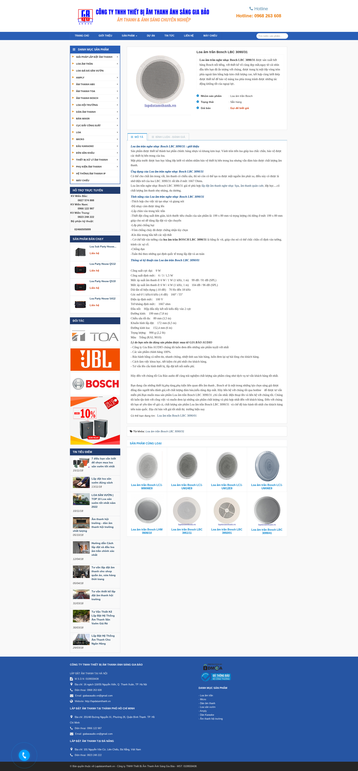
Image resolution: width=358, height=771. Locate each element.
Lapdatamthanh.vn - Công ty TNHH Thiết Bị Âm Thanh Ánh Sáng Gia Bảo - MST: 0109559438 (146, 766)
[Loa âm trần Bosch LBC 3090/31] (160, 80)
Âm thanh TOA (85, 91)
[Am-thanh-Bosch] (95, 383)
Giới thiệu (105, 35)
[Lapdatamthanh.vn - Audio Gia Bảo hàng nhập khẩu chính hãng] (141, 14)
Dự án (151, 35)
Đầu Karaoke (85, 146)
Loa (78, 132)
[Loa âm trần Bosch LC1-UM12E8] (227, 466)
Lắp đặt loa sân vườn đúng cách (102, 480)
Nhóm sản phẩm (211, 95)
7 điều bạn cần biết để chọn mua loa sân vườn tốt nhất (104, 462)
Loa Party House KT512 (103, 297)
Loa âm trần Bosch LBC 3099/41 (266, 531)
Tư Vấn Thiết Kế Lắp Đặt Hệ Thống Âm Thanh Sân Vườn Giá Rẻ (103, 617)
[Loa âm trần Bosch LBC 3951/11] (187, 510)
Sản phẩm (128, 35)
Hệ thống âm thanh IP (91, 173)
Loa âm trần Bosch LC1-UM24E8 (187, 486)
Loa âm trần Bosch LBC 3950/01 (226, 531)
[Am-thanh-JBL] (95, 359)
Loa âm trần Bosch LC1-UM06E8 (267, 486)
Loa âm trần (84, 63)
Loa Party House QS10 (103, 262)
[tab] (137, 137)
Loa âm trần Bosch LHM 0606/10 (147, 531)
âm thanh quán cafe (252, 185)
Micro (80, 139)
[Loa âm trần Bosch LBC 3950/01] (227, 510)
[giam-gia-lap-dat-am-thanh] (95, 420)
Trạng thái (207, 101)
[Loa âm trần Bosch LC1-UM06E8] (267, 466)
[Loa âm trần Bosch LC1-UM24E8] (187, 466)
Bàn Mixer (83, 118)
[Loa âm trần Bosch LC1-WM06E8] (147, 466)
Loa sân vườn (207, 707)
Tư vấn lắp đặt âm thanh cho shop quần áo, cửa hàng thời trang (104, 573)
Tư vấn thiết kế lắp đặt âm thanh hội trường (103, 595)
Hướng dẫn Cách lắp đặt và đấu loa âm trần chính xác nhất (103, 549)
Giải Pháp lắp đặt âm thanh (94, 57)
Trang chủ (82, 35)
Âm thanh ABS (85, 84)
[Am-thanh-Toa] (95, 335)
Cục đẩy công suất (88, 125)
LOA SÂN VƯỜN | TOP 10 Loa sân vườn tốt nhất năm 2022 (103, 501)
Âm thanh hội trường (211, 718)
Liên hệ (189, 35)
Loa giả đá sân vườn (90, 70)
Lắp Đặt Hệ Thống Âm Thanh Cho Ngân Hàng (103, 639)
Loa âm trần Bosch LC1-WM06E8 (147, 486)
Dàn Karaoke (207, 714)
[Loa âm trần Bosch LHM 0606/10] (147, 510)
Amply (80, 77)
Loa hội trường (87, 105)
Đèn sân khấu (85, 152)
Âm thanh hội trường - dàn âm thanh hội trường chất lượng (93, 525)
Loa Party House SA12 (102, 280)
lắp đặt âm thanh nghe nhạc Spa (220, 185)
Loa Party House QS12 (103, 245)
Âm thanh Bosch (87, 98)
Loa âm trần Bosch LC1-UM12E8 (227, 486)
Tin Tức (169, 35)
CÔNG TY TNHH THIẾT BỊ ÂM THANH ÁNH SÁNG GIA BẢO (106, 664)
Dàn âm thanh (86, 111)
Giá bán (206, 108)
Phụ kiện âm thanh (89, 166)
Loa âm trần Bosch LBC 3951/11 (186, 531)
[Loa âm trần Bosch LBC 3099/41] (267, 510)
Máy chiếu (210, 35)
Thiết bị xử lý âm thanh (92, 159)
